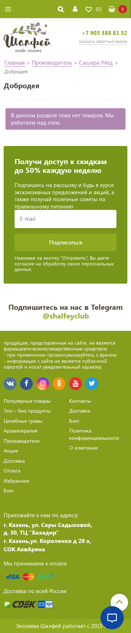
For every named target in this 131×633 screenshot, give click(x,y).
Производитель (52, 62)
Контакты (80, 400)
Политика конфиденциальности (94, 434)
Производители (22, 440)
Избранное (16, 480)
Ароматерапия (20, 430)
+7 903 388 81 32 (104, 32)
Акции (11, 450)
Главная (15, 62)
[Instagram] (42, 383)
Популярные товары (27, 400)
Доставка (14, 460)
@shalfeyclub (66, 315)
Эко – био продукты (27, 410)
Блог (9, 490)
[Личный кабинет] (75, 9)
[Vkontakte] (10, 383)
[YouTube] (75, 383)
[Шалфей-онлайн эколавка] (27, 37)
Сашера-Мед (96, 62)
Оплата (12, 470)
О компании (83, 447)
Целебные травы (23, 420)
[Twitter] (92, 383)
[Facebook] (26, 383)
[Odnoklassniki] (59, 383)
